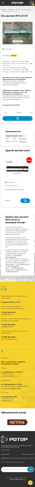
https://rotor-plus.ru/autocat (13, 256)
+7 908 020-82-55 (11, 271)
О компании (5, 454)
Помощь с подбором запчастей (14, 462)
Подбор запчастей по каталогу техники (14, 458)
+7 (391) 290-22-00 (22, 264)
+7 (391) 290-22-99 (11, 266)
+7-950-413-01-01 (17, 268)
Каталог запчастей (28, 454)
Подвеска (22, 139)
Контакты (31, 458)
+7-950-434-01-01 (21, 270)
